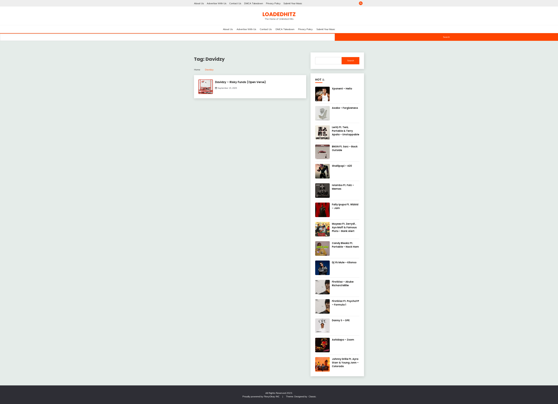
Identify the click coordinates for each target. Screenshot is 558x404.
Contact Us (235, 3)
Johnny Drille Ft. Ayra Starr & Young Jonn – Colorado (345, 362)
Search (446, 37)
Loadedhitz (279, 14)
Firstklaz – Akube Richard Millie (343, 283)
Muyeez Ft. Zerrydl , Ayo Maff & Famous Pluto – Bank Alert (344, 227)
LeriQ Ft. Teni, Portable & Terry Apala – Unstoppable (345, 130)
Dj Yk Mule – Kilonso (344, 262)
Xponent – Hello (342, 88)
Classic (312, 396)
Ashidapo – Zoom (343, 339)
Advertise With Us (216, 3)
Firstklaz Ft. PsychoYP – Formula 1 (345, 302)
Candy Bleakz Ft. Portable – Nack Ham (345, 244)
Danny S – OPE (341, 320)
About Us (199, 3)
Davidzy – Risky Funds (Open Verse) (240, 82)
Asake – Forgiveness (345, 108)
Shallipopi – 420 (342, 166)
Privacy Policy (273, 3)
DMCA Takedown (253, 3)
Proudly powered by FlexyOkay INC (261, 396)
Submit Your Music (293, 3)
